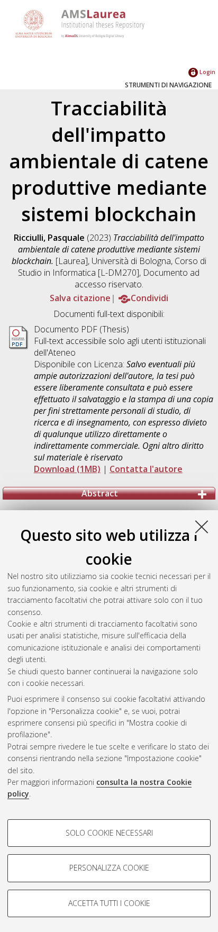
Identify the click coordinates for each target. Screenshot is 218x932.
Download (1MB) (67, 469)
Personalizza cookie (109, 868)
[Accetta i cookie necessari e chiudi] (201, 526)
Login (206, 72)
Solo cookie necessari (109, 833)
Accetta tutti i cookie (109, 903)
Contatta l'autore (146, 469)
